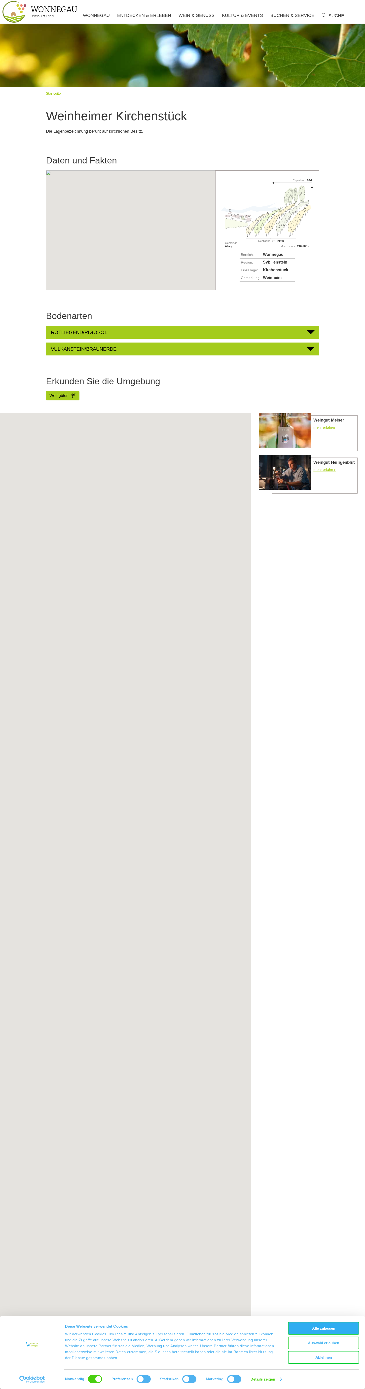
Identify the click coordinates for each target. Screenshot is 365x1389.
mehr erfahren (308, 432)
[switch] (144, 1379)
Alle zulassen (323, 1328)
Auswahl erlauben (323, 1343)
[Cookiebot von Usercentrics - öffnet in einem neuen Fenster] (32, 1379)
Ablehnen (323, 1357)
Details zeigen (263, 1379)
